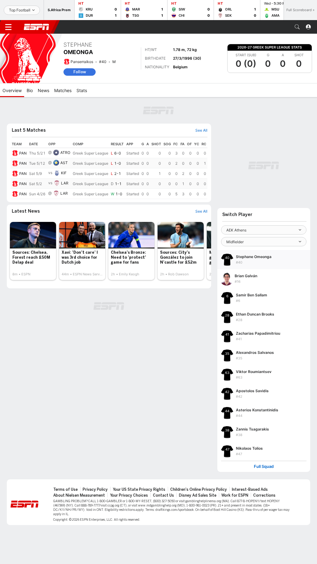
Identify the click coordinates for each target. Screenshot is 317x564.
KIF (64, 173)
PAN (23, 153)
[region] (109, 169)
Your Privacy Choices (129, 495)
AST (64, 162)
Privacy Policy (95, 489)
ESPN (36, 27)
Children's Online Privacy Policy (198, 489)
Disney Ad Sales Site (197, 495)
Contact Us (163, 495)
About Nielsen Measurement (79, 495)
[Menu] (8, 27)
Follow (79, 72)
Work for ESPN (234, 495)
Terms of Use (65, 489)
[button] (297, 26)
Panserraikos (82, 61)
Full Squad (264, 466)
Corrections (264, 495)
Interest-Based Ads (250, 489)
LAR (64, 183)
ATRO (65, 152)
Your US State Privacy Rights (139, 489)
